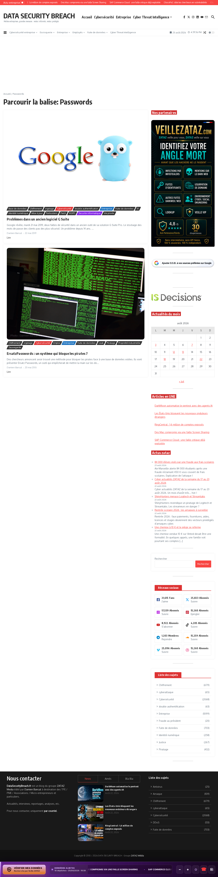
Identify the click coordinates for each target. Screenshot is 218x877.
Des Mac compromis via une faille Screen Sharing (182, 432)
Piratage (111, 343)
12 (174, 352)
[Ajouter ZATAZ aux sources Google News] (211, 869)
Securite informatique (90, 213)
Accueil (87, 17)
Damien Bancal (33, 789)
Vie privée (109, 213)
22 (201, 359)
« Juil (181, 381)
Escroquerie (46, 32)
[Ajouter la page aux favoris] (195, 869)
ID (138, 208)
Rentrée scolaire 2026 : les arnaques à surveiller (181, 510)
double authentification (86, 208)
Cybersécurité (104, 17)
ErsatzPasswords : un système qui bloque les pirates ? (47, 353)
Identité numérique (18, 213)
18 (165, 359)
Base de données (18, 208)
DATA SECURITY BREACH (39, 15)
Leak (101, 343)
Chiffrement (36, 208)
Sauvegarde (15, 347)
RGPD (72, 213)
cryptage (49, 208)
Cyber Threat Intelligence (151, 17)
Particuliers (51, 213)
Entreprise (123, 17)
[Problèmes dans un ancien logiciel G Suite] (75, 159)
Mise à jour (37, 213)
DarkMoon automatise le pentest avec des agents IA (184, 405)
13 (183, 352)
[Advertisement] (109, 67)
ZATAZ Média (137, 855)
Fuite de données (96, 32)
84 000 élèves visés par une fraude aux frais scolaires (184, 462)
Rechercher (161, 558)
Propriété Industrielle (129, 343)
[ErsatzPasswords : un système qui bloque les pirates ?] (75, 293)
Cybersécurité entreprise (22, 32)
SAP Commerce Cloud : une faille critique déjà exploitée (137, 869)
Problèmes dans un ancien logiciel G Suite (38, 219)
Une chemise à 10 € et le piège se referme (178, 527)
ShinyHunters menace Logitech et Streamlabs (180, 496)
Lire (9, 237)
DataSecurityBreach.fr (19, 785)
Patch (63, 213)
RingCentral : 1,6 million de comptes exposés (179, 424)
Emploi (56, 343)
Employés (78, 32)
